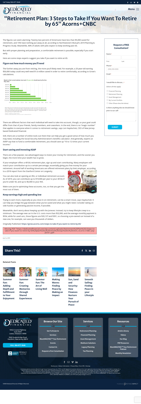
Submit (115, 127)
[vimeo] (72, 362)
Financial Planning (115, 91)
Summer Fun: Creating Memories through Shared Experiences (25, 289)
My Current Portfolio (115, 100)
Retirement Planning (115, 94)
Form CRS (81, 366)
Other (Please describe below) (118, 103)
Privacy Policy (74, 366)
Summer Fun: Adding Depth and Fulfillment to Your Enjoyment (8, 289)
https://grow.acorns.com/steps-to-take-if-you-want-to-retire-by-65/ (51, 224)
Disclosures (54, 366)
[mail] (68, 362)
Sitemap (88, 366)
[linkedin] (76, 362)
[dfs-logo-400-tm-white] (17, 318)
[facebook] (64, 362)
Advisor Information (64, 366)
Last (123, 61)
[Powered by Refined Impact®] (127, 384)
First (107, 61)
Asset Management (115, 97)
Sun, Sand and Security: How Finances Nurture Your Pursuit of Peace (73, 292)
